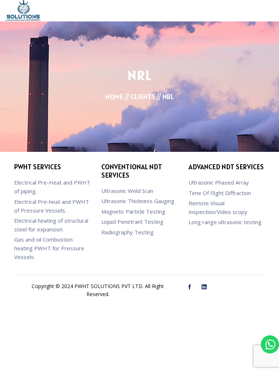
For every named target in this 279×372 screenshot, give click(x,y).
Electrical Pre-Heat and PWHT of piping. (52, 187)
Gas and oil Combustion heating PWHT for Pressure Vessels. (49, 248)
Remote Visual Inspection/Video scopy (218, 207)
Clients (142, 96)
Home (114, 96)
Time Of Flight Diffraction (220, 193)
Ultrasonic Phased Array (219, 182)
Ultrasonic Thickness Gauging (137, 201)
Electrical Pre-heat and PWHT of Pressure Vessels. (51, 206)
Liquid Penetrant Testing (132, 221)
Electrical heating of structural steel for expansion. (51, 225)
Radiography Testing (127, 232)
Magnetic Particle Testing (133, 211)
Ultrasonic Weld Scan (127, 190)
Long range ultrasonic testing (225, 222)
